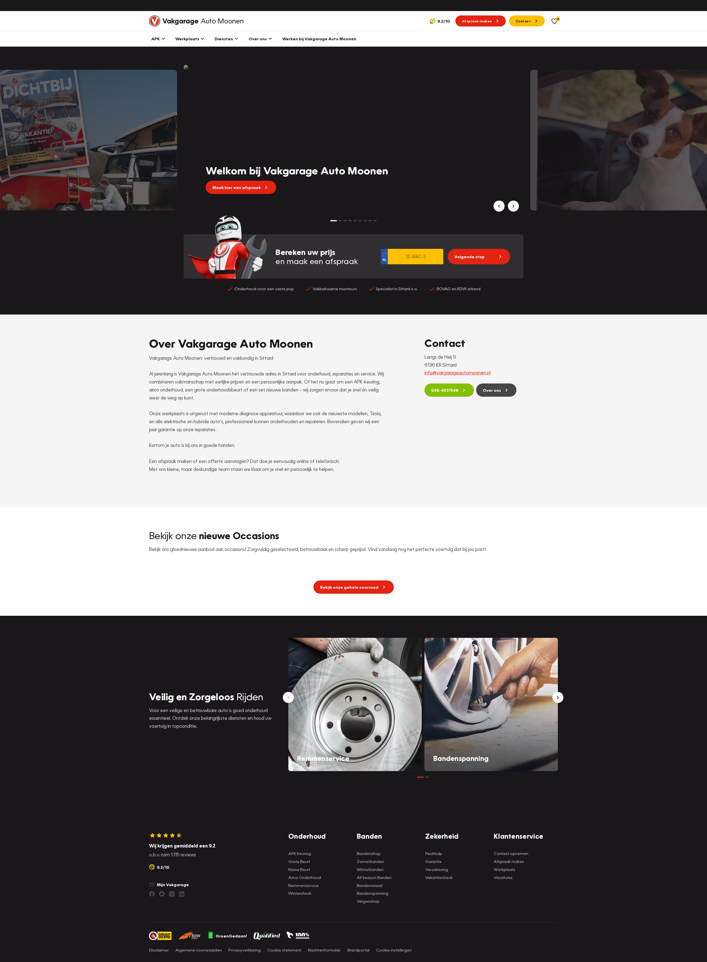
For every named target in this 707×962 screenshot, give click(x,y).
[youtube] (162, 894)
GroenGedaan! (231, 935)
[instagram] (172, 894)
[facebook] (152, 894)
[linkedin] (181, 894)
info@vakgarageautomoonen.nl (457, 372)
